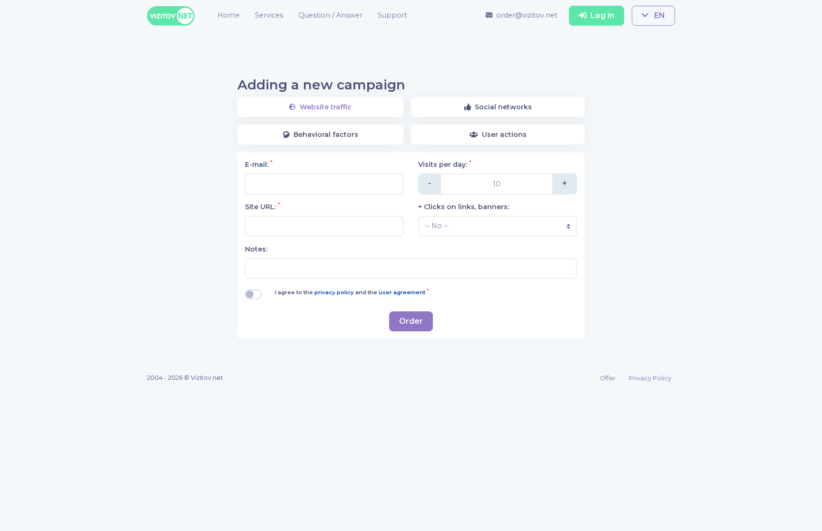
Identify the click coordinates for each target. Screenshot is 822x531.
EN (658, 15)
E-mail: (259, 164)
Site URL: (262, 206)
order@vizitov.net (527, 15)
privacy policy (334, 292)
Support (392, 15)
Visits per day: (444, 164)
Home (228, 15)
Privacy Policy (650, 378)
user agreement (403, 292)
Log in (602, 15)
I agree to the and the (352, 292)
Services (269, 15)
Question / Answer (330, 15)
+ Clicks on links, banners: (463, 207)
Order (411, 321)
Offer (608, 378)
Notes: (256, 249)
